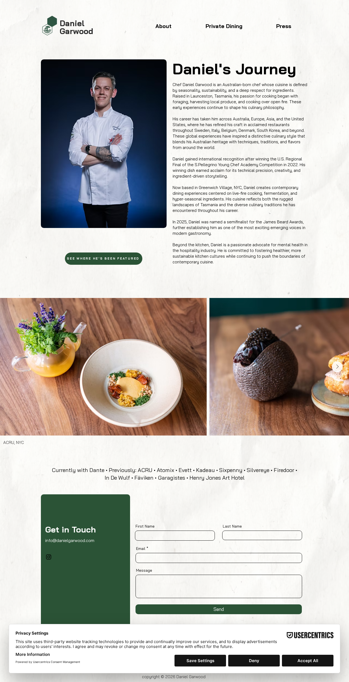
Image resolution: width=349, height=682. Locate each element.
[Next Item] (337, 366)
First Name (145, 526)
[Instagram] (48, 556)
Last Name (232, 526)
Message (144, 570)
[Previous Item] (11, 366)
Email (140, 548)
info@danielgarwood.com (69, 540)
